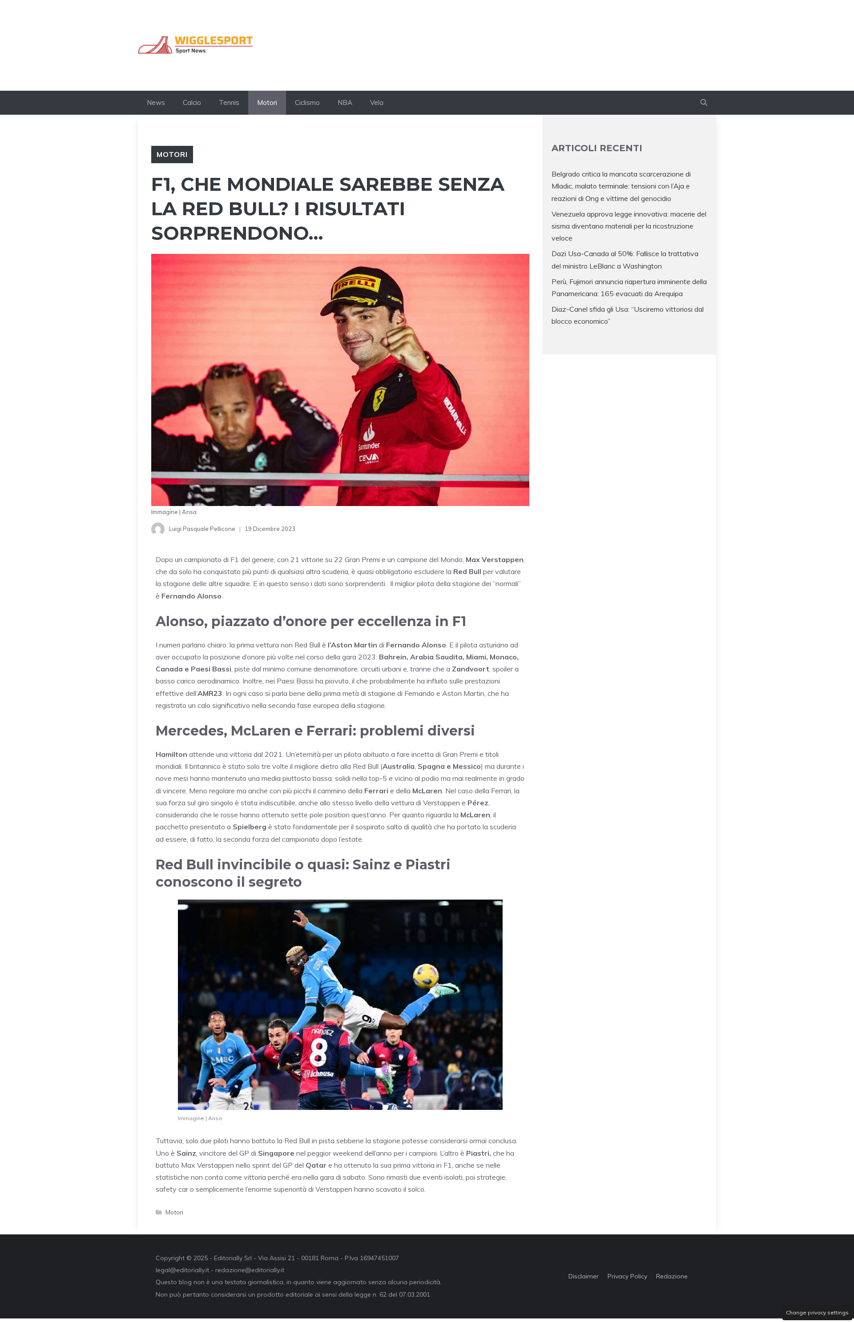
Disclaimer (583, 1276)
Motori (267, 102)
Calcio (192, 102)
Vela (376, 102)
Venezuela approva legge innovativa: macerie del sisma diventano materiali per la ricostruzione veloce (629, 225)
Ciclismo (307, 102)
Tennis (229, 102)
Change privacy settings (817, 1312)
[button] (704, 103)
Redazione (672, 1276)
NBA (345, 102)
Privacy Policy (627, 1276)
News (156, 102)
